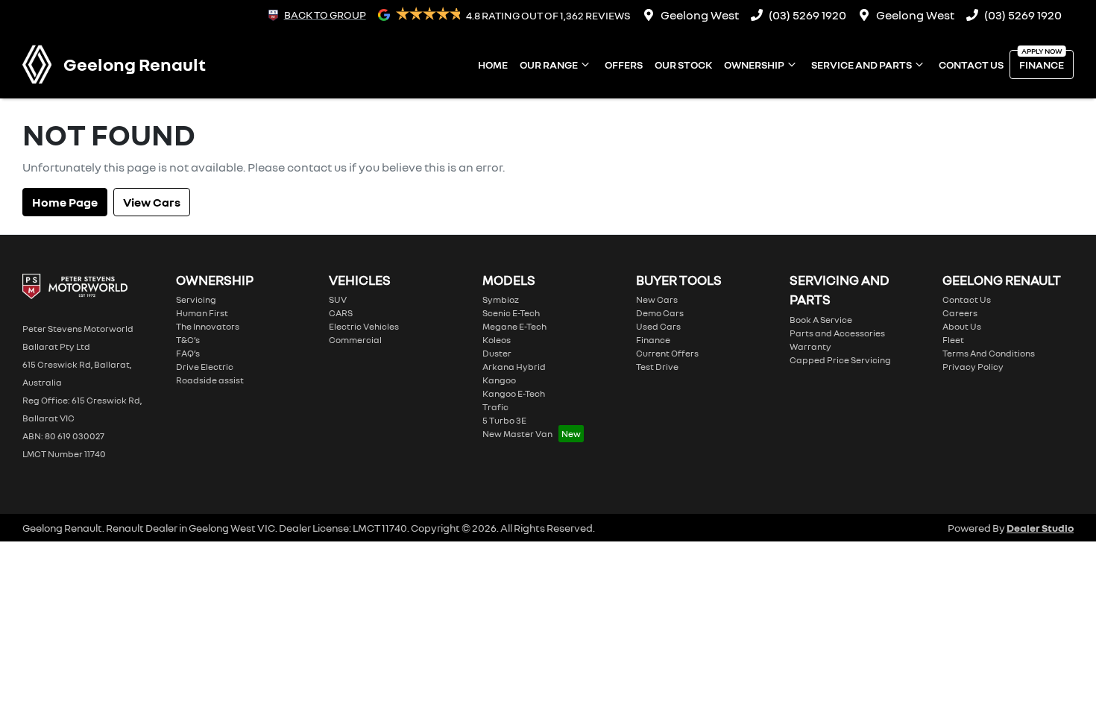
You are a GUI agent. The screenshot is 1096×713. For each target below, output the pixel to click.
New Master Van (517, 433)
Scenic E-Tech (511, 312)
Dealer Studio (1040, 527)
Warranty (810, 346)
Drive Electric (204, 366)
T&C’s (188, 339)
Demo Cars (660, 312)
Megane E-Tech (514, 326)
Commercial (355, 339)
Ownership (754, 64)
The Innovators (207, 326)
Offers (624, 64)
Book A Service (821, 319)
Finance (1041, 64)
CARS (341, 312)
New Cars (657, 299)
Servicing (196, 299)
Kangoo (499, 380)
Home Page (65, 202)
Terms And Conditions (988, 353)
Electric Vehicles (364, 326)
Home (493, 64)
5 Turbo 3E (504, 420)
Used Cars (658, 326)
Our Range (549, 64)
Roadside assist (210, 380)
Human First (202, 312)
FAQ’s (188, 353)
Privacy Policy (973, 366)
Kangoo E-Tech (513, 393)
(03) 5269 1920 (807, 14)
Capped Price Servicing (840, 359)
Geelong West (700, 14)
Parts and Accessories (837, 333)
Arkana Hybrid (514, 366)
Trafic (495, 406)
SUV (338, 299)
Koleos (496, 339)
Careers (959, 312)
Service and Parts (861, 64)
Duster (496, 353)
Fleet (953, 339)
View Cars (151, 202)
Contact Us (971, 64)
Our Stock (683, 64)
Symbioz (500, 299)
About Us (961, 326)
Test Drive (657, 366)
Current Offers (667, 353)
